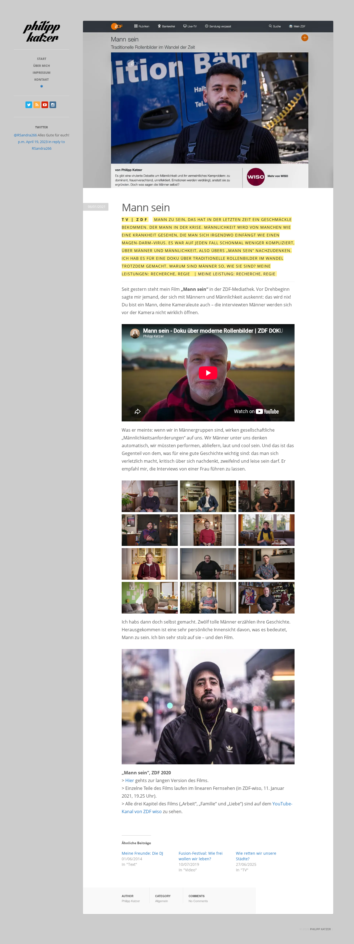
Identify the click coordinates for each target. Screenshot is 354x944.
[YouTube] (44, 104)
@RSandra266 (25, 135)
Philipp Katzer (131, 901)
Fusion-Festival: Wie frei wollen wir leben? (201, 856)
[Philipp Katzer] (41, 31)
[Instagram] (53, 104)
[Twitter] (28, 104)
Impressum (41, 72)
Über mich (41, 65)
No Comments (198, 901)
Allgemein (161, 901)
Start (41, 59)
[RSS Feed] (36, 104)
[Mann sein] (208, 104)
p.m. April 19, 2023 (33, 141)
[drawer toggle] (41, 86)
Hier (129, 780)
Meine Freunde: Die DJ (142, 853)
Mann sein (146, 207)
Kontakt (41, 79)
